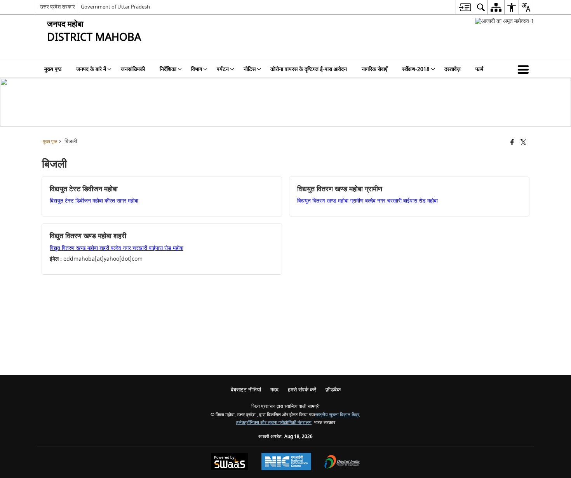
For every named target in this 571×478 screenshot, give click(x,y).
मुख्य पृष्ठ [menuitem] (52, 69)
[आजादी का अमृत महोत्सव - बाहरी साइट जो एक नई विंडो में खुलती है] (504, 21)
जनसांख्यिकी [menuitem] (133, 69)
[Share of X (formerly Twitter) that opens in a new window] (523, 143)
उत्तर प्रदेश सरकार (57, 6)
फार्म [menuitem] (479, 69)
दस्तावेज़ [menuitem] (452, 69)
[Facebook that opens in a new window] (512, 143)
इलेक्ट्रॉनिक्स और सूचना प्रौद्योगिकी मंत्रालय (274, 422)
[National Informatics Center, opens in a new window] (286, 462)
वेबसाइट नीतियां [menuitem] (246, 390)
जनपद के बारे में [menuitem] (91, 69)
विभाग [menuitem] (196, 69)
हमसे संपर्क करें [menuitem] (302, 390)
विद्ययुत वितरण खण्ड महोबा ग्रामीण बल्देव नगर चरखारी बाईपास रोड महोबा (367, 201)
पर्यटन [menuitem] (223, 69)
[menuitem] (465, 7)
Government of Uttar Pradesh (115, 6)
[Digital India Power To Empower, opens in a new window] (342, 462)
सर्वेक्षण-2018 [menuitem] (416, 69)
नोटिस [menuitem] (250, 69)
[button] (524, 69)
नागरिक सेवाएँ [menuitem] (374, 69)
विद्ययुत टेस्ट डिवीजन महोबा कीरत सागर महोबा (94, 201)
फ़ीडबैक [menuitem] (333, 390)
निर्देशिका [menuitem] (168, 69)
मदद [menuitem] (274, 390)
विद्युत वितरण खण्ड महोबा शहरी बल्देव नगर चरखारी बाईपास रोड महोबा (116, 248)
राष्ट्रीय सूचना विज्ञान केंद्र (337, 415)
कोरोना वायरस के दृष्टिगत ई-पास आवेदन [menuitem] (308, 69)
